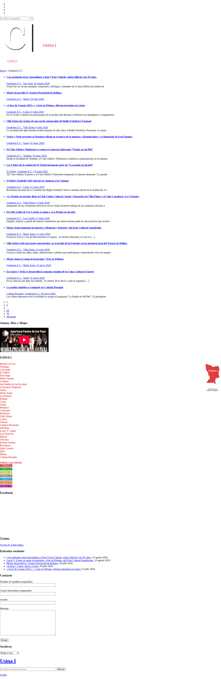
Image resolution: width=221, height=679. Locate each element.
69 (7, 310)
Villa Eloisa (29, 127)
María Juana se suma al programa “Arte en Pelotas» (35, 259)
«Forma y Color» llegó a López (22, 566)
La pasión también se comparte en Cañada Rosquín (34, 287)
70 (7, 313)
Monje (26, 99)
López (26, 111)
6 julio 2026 (42, 127)
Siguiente (11, 316)
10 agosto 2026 (42, 83)
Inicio (3, 70)
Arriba (3, 674)
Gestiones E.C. (14, 83)
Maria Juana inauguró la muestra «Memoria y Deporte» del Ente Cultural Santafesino (53, 227)
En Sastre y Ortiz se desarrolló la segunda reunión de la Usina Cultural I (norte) (50, 271)
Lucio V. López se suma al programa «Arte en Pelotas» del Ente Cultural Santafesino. (50, 560)
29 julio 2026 (37, 99)
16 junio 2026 (37, 143)
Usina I (8, 661)
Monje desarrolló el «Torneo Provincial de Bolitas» (34, 92)
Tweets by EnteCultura (11, 545)
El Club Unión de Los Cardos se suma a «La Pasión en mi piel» (41, 212)
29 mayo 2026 (48, 293)
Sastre (26, 143)
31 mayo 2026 (43, 265)
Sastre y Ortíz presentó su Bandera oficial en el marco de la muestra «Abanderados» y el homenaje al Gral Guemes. (69, 136)
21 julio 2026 (37, 111)
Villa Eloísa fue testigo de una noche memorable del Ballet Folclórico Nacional (48, 121)
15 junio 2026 (40, 171)
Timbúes (27, 155)
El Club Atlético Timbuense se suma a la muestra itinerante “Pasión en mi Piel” (49, 149)
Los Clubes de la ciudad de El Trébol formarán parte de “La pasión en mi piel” (49, 165)
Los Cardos (29, 218)
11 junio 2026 (37, 187)
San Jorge (28, 83)
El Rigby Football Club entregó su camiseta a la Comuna (37, 180)
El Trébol (11, 171)
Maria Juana (29, 234)
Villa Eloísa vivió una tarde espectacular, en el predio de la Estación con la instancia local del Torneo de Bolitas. (66, 243)
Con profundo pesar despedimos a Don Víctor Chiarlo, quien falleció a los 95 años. (51, 77)
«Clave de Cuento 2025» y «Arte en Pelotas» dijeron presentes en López (45, 105)
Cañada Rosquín (14, 293)
